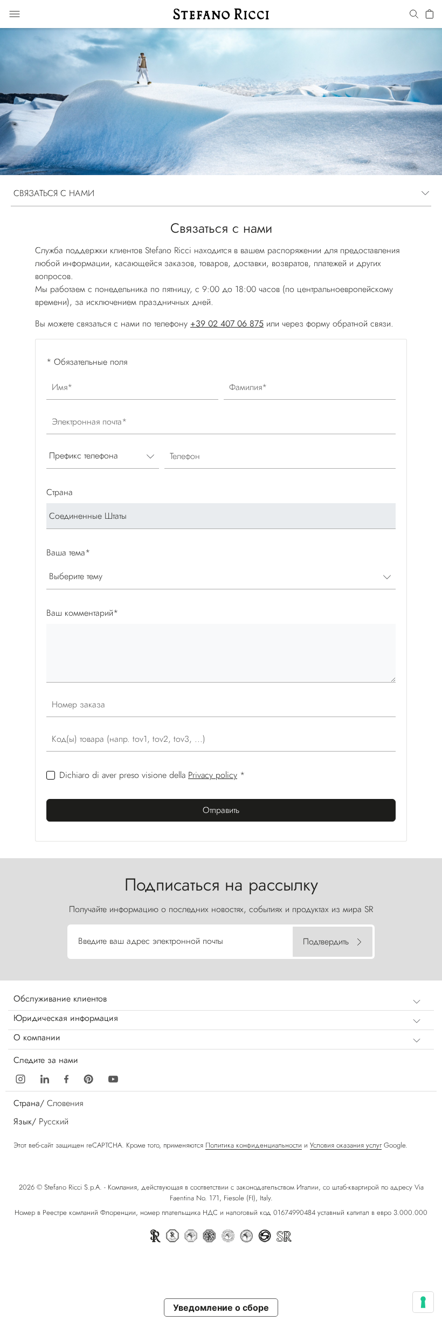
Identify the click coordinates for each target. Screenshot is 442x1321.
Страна (59, 492)
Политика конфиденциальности (253, 1145)
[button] (414, 14)
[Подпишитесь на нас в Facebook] (66, 1077)
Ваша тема (68, 552)
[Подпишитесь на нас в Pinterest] (88, 1077)
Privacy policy (212, 775)
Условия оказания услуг (346, 1145)
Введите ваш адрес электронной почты (150, 941)
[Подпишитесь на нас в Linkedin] (44, 1077)
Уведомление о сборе (221, 1307)
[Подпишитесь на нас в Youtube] (113, 1077)
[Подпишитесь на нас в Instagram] (20, 1077)
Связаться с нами (53, 193)
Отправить (221, 810)
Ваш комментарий (82, 613)
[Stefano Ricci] (221, 14)
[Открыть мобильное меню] (14, 14)
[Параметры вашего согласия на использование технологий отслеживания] (423, 1302)
